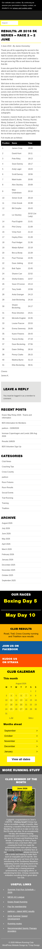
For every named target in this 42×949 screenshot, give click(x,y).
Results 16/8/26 (8, 441)
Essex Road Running (17, 902)
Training (5, 503)
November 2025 (8, 570)
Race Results (7, 487)
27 (21, 709)
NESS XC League (16, 897)
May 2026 (6, 539)
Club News (6, 461)
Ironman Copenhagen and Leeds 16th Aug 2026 (19, 434)
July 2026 (6, 528)
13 (21, 700)
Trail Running (7, 498)
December (21, 746)
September (21, 730)
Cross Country (8, 472)
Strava (34, 23)
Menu (39, 23)
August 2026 (7, 523)
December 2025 (8, 565)
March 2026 (7, 549)
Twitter (29, 23)
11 (11, 700)
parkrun (5, 477)
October (21, 736)
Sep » (30, 718)
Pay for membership (17, 906)
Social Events (7, 493)
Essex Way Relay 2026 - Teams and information (17, 416)
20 (21, 705)
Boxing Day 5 (20, 601)
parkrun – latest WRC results (21, 911)
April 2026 (6, 544)
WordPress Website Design (13, 945)
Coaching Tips (8, 467)
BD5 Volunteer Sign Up (11, 447)
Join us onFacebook (10, 647)
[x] (39, 8)
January (21, 751)
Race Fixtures (7, 482)
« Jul (11, 718)
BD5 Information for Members (14, 423)
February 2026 (8, 554)
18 (11, 705)
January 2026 (7, 560)
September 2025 (9, 580)
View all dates (21, 759)
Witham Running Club (12, 15)
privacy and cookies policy (22, 8)
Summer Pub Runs (15, 852)
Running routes (15, 923)
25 (11, 709)
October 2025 (7, 575)
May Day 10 (20, 615)
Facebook (24, 23)
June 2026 (6, 534)
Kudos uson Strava (10, 660)
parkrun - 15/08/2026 (10, 428)
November (21, 741)
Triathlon (5, 508)
